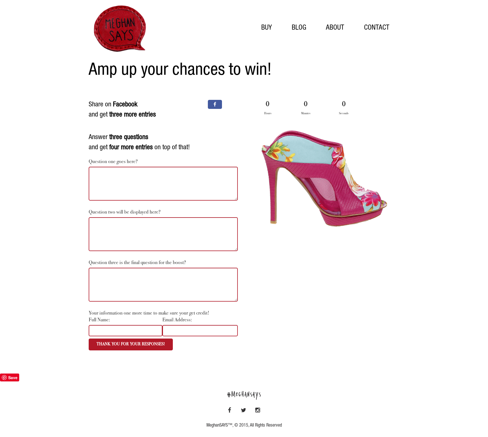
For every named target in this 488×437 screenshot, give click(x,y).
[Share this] (215, 104)
